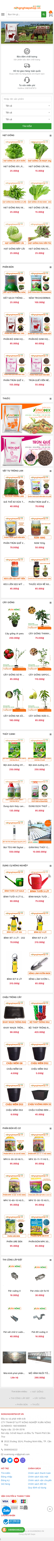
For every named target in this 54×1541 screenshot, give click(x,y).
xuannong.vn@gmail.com (17, 1454)
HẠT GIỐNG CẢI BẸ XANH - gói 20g (40, 207)
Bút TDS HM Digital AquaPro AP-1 (14, 847)
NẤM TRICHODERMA (39, 298)
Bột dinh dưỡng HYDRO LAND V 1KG (14, 765)
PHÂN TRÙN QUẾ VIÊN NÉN (14, 543)
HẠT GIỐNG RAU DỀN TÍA (40, 248)
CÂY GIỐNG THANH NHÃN (40, 633)
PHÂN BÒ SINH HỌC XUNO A (40, 339)
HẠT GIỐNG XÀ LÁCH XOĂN (14, 166)
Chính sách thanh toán (39, 1473)
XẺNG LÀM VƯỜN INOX (40, 979)
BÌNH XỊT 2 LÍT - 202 (14, 937)
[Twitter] (10, 1460)
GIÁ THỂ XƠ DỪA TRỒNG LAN (14, 502)
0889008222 (11, 1449)
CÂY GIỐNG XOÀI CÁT (40, 716)
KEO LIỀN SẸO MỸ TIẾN (14, 584)
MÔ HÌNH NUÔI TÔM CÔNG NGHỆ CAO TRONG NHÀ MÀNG (40, 1373)
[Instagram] (22, 1460)
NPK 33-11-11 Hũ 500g (40, 1159)
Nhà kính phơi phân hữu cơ (14, 1373)
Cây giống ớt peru (14, 633)
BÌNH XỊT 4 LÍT (39, 937)
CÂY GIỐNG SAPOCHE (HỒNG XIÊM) (40, 674)
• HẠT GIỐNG (36, 1391)
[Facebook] (3, 1460)
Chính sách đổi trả (37, 1484)
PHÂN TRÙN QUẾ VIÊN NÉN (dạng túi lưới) (40, 502)
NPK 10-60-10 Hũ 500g (14, 1200)
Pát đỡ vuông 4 (40, 1332)
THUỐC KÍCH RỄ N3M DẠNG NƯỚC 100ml (40, 584)
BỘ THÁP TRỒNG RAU (40, 1027)
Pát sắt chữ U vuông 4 (14, 1332)
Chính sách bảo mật (38, 1476)
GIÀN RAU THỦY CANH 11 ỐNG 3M (40, 847)
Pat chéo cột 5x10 (39, 1291)
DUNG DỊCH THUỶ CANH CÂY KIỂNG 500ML (40, 806)
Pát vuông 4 (14, 1291)
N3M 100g (39, 543)
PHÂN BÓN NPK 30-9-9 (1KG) (40, 1241)
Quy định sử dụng (37, 1487)
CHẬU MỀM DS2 (39, 1069)
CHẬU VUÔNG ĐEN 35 (40, 1110)
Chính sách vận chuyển (40, 1480)
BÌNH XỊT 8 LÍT (14, 979)
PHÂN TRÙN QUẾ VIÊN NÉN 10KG (14, 380)
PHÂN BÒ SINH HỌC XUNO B (14, 339)
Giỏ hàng (5, 1484)
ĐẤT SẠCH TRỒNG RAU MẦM (14, 298)
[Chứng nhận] (11, 1521)
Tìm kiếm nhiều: (19, 1391)
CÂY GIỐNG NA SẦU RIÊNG (14, 716)
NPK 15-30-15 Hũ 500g (40, 1200)
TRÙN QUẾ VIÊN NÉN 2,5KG (40, 380)
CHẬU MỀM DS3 (14, 1110)
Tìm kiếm (5, 1473)
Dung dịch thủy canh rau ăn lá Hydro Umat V (14, 806)
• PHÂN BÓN (21, 1404)
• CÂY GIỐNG (39, 1398)
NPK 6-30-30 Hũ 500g (14, 1159)
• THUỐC (35, 1404)
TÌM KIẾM (27, 126)
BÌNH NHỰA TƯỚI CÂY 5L (40, 896)
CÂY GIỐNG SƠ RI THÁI (14, 674)
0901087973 (30, 88)
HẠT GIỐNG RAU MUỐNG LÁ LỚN (14, 207)
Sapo (33, 1534)
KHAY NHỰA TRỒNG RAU (14, 1027)
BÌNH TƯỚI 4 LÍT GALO (14, 896)
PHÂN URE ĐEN (14, 1241)
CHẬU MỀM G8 (14, 1069)
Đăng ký (5, 1480)
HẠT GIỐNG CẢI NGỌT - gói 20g (40, 166)
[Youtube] (16, 1460)
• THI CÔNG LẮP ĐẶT (19, 1398)
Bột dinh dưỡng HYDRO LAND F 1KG (40, 765)
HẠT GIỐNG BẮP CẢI (14, 248)
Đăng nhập (6, 1476)
